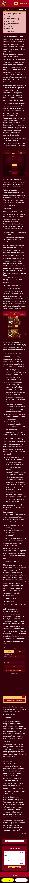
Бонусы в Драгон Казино (12, 21)
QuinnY (6, 852)
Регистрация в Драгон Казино (14, 13)
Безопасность (9, 28)
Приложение (9, 26)
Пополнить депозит (14, 867)
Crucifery (6, 858)
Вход (16, 3)
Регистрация (7, 880)
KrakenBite (7, 861)
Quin (5, 863)
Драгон (15, 875)
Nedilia (6, 855)
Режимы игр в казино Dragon (14, 20)
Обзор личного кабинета (12, 18)
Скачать (21, 880)
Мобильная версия (11, 25)
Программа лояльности (12, 23)
